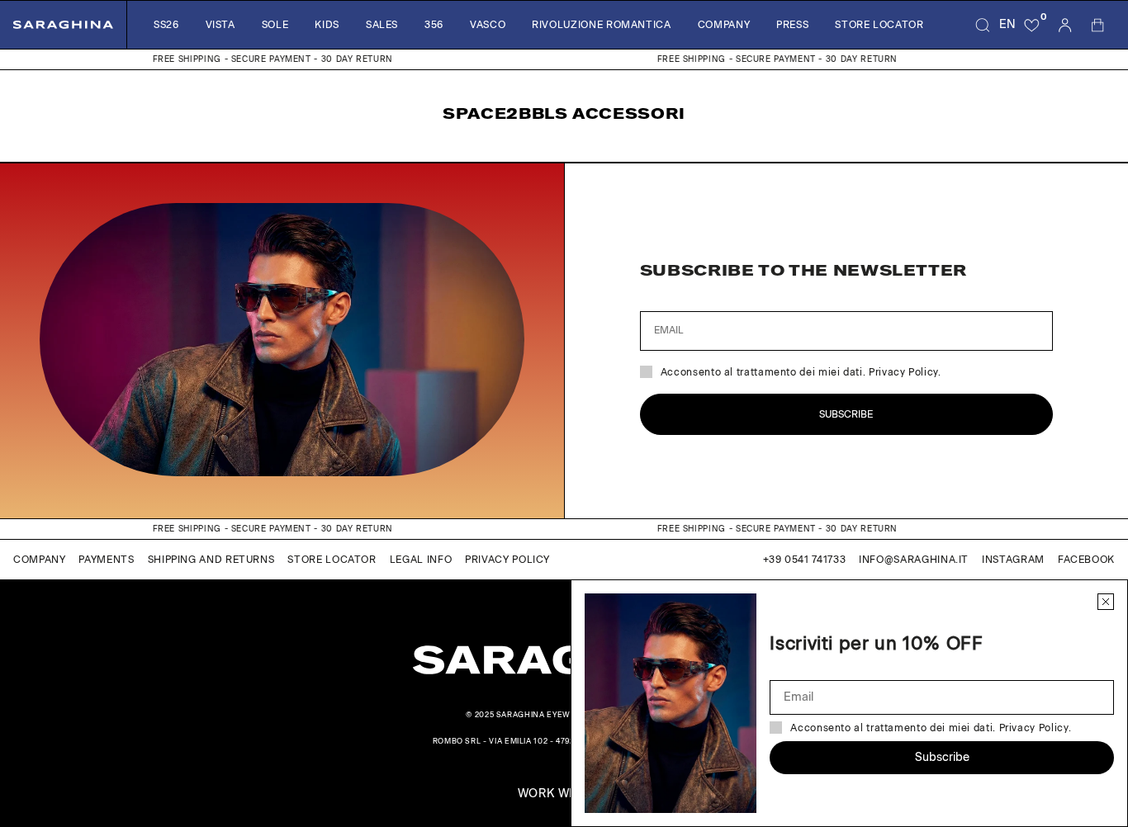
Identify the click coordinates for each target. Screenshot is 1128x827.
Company (724, 25)
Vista (220, 25)
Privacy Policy (507, 559)
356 (433, 25)
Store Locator (879, 25)
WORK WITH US (564, 794)
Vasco (487, 25)
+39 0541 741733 (804, 559)
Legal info (421, 559)
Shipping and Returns (211, 559)
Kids (327, 25)
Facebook (1086, 559)
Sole (275, 25)
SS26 (166, 25)
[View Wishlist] (1032, 25)
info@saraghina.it (914, 559)
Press (792, 25)
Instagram (1013, 559)
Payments (106, 559)
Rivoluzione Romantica (601, 25)
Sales (382, 25)
